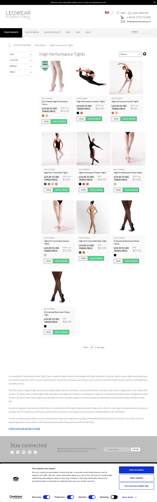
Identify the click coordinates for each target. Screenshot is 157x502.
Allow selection (136, 478)
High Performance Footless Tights (91, 101)
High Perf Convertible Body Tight (92, 241)
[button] (105, 12)
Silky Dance (40, 45)
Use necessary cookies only (136, 486)
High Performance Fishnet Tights (92, 172)
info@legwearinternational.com (138, 21)
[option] (43, 115)
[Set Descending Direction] (144, 54)
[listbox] (56, 116)
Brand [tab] (13, 66)
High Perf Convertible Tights (56, 172)
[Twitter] (18, 452)
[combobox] (142, 32)
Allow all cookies (136, 470)
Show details (127, 497)
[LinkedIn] (35, 452)
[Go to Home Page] (10, 45)
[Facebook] (12, 452)
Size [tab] (12, 54)
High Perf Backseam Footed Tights (128, 172)
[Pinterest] (29, 452)
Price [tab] (12, 72)
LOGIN (134, 13)
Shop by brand (22, 45)
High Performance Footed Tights (125, 101)
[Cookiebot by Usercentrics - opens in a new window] (16, 497)
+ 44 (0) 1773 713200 (138, 17)
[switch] (70, 497)
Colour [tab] (14, 60)
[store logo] (23, 15)
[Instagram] (24, 452)
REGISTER (143, 13)
